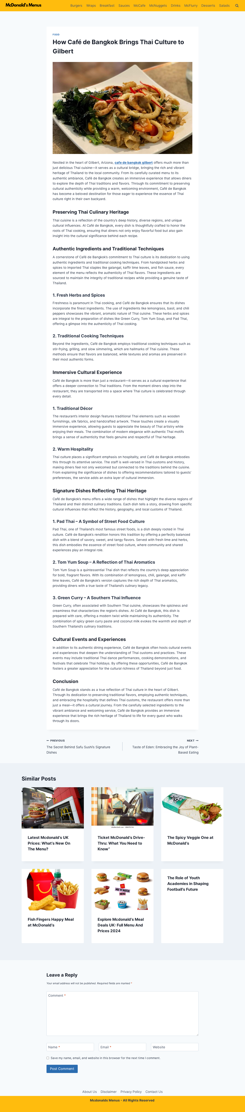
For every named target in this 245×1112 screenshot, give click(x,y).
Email (105, 1047)
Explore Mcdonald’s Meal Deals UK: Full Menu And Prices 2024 (121, 925)
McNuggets (158, 5)
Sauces (124, 5)
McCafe (139, 5)
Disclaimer (109, 1092)
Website (159, 1047)
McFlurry (191, 5)
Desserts (208, 5)
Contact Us (154, 1092)
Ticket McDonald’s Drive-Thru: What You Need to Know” (121, 843)
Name (54, 1047)
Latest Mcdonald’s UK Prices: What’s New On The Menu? (49, 843)
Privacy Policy (131, 1092)
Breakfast (107, 5)
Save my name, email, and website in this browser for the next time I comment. (105, 1058)
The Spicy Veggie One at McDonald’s (190, 840)
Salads (224, 5)
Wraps (91, 5)
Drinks (175, 5)
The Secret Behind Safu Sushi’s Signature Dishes (78, 746)
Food (56, 34)
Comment (57, 995)
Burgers (76, 5)
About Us (89, 1092)
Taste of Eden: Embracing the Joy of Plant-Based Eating (165, 746)
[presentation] (53, 808)
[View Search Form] (237, 5)
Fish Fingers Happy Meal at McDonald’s (51, 922)
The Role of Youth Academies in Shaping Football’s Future (188, 884)
